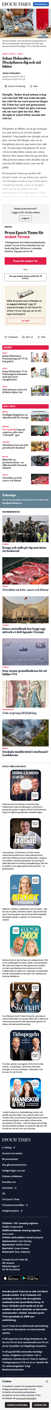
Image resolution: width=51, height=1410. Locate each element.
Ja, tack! (25, 320)
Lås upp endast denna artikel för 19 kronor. (25, 277)
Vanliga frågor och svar (13, 1170)
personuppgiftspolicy (26, 1398)
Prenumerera (41, 4)
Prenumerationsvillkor (13, 1205)
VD (3, 1193)
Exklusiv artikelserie (12, 1176)
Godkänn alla (40, 1405)
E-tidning (6, 1147)
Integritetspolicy (10, 1210)
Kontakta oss (9, 1182)
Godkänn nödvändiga (17, 1405)
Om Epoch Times (10, 1199)
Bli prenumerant (10, 1159)
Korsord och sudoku (12, 1153)
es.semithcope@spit (12, 503)
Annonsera (7, 1187)
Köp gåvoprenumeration (14, 1164)
